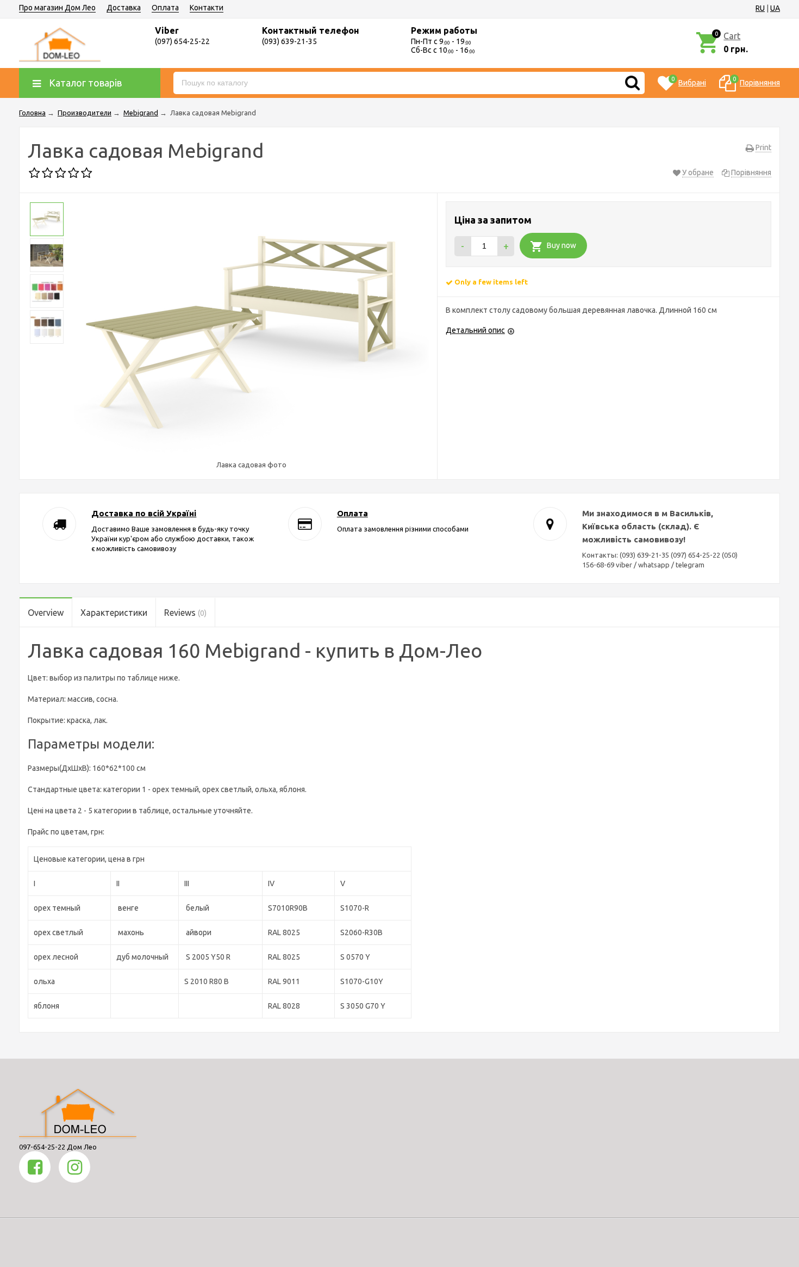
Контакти (206, 7)
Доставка (124, 7)
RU (760, 8)
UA (775, 8)
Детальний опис (475, 330)
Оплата (165, 7)
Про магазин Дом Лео (57, 7)
